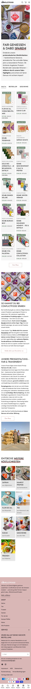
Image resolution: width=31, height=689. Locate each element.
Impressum (4, 668)
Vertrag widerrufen (7, 675)
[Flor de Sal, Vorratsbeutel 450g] (8, 98)
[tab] (3, 87)
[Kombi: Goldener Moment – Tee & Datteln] (23, 210)
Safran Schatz (22, 140)
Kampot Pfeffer (5, 619)
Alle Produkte (5, 625)
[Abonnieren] (28, 654)
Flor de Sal (4, 616)
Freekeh (3, 610)
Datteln (3, 613)
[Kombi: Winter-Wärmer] (23, 184)
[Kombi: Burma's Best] (8, 210)
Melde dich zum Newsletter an (14, 351)
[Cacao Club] (23, 98)
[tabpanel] (15, 175)
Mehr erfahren (5, 595)
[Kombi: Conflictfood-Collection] (23, 240)
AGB (11, 668)
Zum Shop (15, 265)
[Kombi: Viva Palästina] (8, 240)
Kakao (3, 622)
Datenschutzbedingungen (8, 660)
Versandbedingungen (18, 672)
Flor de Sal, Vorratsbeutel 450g (8, 111)
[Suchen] (22, 2)
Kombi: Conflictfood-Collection (22, 253)
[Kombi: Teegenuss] (8, 127)
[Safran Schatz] (23, 127)
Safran (3, 603)
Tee (2, 606)
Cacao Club (21, 110)
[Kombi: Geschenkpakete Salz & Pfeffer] (23, 153)
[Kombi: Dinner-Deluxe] (8, 184)
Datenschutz (18, 668)
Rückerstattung (5, 672)
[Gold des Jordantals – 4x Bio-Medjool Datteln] (8, 153)
